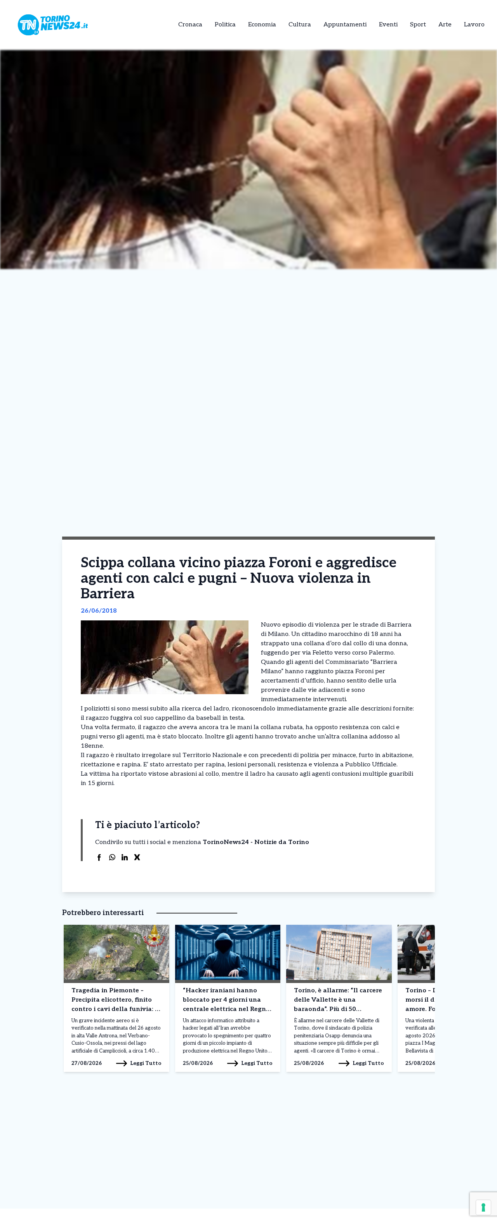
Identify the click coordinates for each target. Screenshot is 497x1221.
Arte (445, 24)
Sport (418, 24)
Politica (225, 24)
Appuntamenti (345, 24)
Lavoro (474, 24)
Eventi (388, 24)
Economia (262, 24)
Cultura (299, 24)
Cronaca (190, 24)
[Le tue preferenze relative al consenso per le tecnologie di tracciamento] (483, 1207)
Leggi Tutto (146, 1063)
